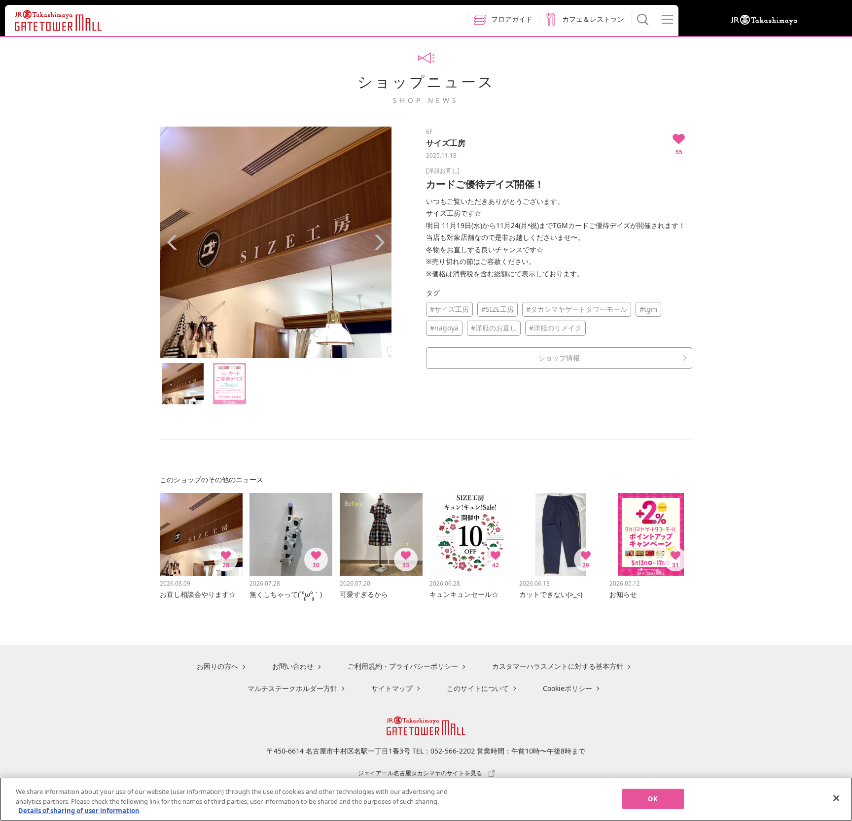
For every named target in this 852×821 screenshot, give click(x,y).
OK (652, 798)
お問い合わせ (293, 666)
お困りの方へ (217, 666)
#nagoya (444, 327)
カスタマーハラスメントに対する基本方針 (557, 666)
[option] (275, 242)
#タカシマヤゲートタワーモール (576, 309)
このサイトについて (478, 688)
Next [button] (379, 242)
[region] (426, 799)
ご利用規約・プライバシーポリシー (403, 666)
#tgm (648, 309)
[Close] (836, 798)
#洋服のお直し (494, 327)
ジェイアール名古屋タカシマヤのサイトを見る (420, 773)
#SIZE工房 (497, 309)
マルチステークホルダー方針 (292, 688)
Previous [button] (172, 242)
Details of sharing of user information (79, 810)
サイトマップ (392, 688)
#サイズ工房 (449, 309)
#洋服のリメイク (555, 327)
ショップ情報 (559, 357)
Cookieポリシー (567, 688)
